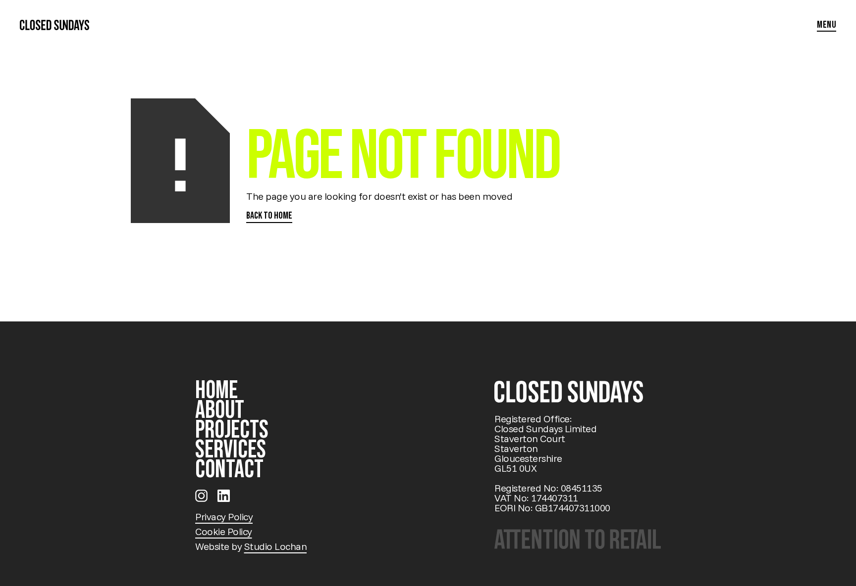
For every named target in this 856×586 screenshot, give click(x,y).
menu (826, 25)
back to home (269, 216)
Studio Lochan (275, 546)
